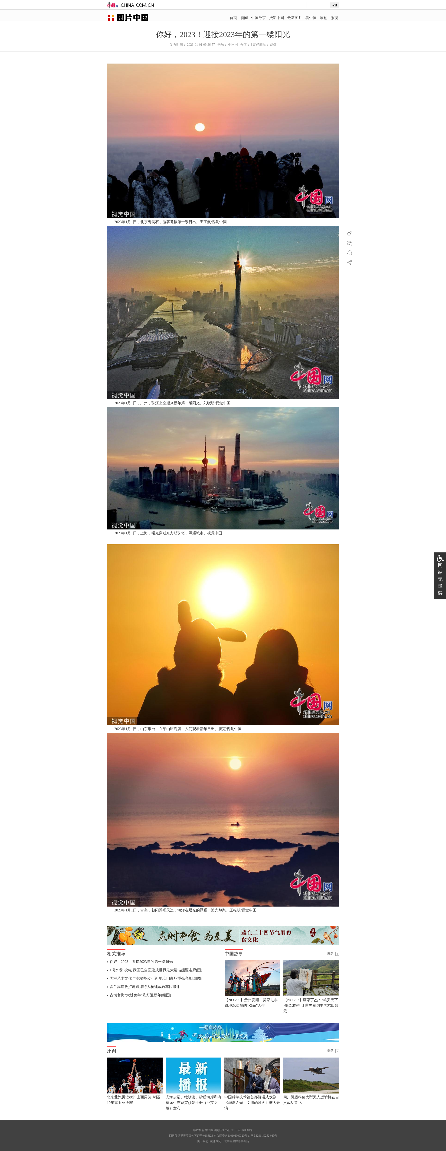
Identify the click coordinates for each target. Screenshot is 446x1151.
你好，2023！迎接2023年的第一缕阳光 (141, 962)
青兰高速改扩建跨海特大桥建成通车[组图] (144, 987)
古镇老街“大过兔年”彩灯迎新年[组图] (140, 995)
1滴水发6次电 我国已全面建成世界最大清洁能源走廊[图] (156, 970)
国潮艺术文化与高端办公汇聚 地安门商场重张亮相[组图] (156, 978)
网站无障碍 (440, 579)
